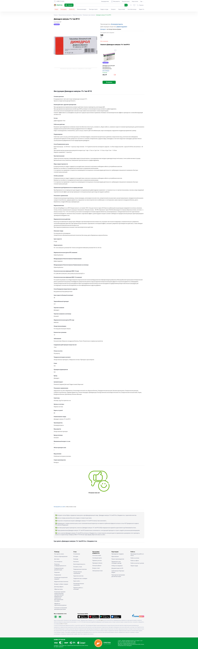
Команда (75, 559)
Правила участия (97, 560)
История (75, 556)
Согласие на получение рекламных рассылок (60, 608)
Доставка (56, 559)
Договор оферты (58, 586)
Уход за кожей (121, 9)
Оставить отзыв (77, 566)
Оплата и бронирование (60, 556)
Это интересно (58, 561)
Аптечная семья (96, 555)
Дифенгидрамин (122, 27)
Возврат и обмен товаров (61, 584)
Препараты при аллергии (89, 15)
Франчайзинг (115, 556)
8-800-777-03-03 (59, 639)
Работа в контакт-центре (137, 563)
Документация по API (117, 568)
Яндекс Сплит (142, 9)
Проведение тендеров (118, 554)
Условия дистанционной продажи (60, 578)
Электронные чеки (97, 570)
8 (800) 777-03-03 (63, 623)
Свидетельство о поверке (80, 578)
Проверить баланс (97, 563)
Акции (56, 9)
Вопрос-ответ (96, 568)
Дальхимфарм (106, 70)
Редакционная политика (80, 569)
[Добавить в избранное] (115, 50)
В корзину (109, 82)
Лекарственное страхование (77, 572)
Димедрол (103, 29)
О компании (76, 554)
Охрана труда (134, 565)
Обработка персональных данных (60, 604)
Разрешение (57, 575)
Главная (55, 15)
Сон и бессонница (132, 9)
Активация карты (97, 558)
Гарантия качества (78, 576)
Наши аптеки (135, 1)
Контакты (76, 561)
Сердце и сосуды (104, 9)
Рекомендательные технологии (78, 584)
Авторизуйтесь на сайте (59, 506)
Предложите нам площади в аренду (116, 562)
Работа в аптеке (135, 558)
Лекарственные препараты (65, 15)
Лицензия (57, 572)
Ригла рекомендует (81, 9)
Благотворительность (79, 564)
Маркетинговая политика (61, 581)
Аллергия (113, 9)
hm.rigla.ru (101, 620)
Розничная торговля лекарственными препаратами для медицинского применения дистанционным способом (59, 596)
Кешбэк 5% (71, 9)
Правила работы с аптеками (78, 588)
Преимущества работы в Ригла (137, 554)
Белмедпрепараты (117, 24)
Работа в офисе (135, 560)
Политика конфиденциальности (60, 565)
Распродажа (63, 9)
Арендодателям (105, 1)
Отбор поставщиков (117, 565)
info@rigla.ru (129, 645)
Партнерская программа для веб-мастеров (118, 575)
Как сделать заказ (59, 554)
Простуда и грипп (93, 9)
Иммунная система (77, 15)
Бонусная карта (126, 1)
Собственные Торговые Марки (118, 571)
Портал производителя (118, 559)
